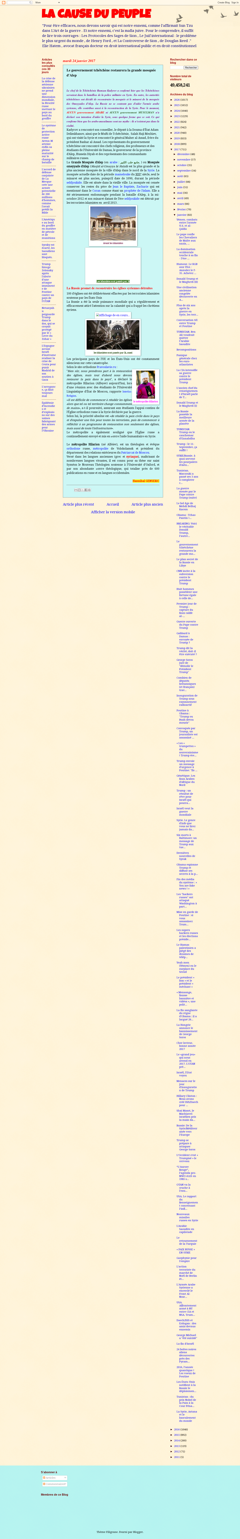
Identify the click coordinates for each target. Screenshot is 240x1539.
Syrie (151, 170)
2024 (177, 110)
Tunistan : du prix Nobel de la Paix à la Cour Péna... (186, 1401)
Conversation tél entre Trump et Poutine (187, 323)
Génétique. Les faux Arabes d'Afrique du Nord (186, 780)
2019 (177, 138)
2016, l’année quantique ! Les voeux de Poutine (186, 1372)
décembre (183, 154)
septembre (184, 170)
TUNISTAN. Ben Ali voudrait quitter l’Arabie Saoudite (186, 338)
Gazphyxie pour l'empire (187, 1259)
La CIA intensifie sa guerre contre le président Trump (187, 376)
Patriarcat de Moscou (135, 452)
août (180, 176)
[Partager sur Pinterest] (89, 490)
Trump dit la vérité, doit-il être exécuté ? (187, 651)
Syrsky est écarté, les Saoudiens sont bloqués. (48, 251)
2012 (177, 1451)
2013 (177, 1446)
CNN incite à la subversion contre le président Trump (186, 577)
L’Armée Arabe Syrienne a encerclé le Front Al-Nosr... (186, 1291)
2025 (177, 105)
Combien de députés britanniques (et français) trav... (186, 684)
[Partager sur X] (82, 490)
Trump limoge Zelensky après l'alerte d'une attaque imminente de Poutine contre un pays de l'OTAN (48, 282)
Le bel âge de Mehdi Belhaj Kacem (186, 506)
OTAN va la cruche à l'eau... (184, 1187)
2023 (177, 116)
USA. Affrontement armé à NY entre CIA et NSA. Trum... (186, 1308)
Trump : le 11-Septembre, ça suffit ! (187, 447)
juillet (181, 181)
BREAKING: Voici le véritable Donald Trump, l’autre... (187, 530)
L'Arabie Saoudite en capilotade (185, 1229)
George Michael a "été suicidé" (187, 1337)
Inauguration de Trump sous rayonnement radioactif (187, 700)
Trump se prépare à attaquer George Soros (186, 1145)
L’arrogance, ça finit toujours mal (49, 391)
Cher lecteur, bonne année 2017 (186, 1046)
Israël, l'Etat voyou (184, 1074)
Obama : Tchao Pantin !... (186, 516)
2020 (177, 132)
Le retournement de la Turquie (187, 1240)
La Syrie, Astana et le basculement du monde (187, 1416)
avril (180, 198)
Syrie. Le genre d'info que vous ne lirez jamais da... (186, 825)
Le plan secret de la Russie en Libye (187, 562)
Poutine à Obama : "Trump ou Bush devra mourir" (185, 716)
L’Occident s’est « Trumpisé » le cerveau (187, 1158)
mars (181, 203)
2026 (177, 99)
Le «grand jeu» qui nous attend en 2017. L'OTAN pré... (186, 1060)
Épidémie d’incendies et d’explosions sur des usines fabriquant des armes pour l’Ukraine (49, 416)
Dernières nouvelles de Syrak (186, 856)
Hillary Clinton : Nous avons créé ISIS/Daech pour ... (187, 1100)
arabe (113, 162)
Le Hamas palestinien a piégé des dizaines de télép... (186, 951)
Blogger (138, 1532)
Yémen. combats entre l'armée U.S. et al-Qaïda (187, 224)
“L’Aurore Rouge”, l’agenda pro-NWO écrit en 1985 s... (186, 1173)
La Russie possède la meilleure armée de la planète (185, 417)
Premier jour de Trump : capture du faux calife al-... (187, 610)
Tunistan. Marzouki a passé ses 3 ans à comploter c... (187, 477)
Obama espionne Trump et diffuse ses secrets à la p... (187, 869)
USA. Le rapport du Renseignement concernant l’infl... (187, 1202)
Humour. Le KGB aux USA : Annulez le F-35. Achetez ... (187, 268)
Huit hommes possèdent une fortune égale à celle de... (187, 593)
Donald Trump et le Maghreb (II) (187, 280)
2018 (177, 144)
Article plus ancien (147, 504)
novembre (184, 159)
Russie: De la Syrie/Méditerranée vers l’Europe (187, 1130)
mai (180, 192)
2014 (177, 1440)
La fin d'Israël (185, 1343)
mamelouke (122, 174)
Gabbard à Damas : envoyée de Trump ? (185, 638)
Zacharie (142, 186)
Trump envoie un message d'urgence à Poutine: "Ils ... (187, 765)
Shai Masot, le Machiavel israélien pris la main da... (186, 1115)
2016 (177, 1429)
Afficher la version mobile (113, 512)
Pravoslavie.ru (106, 367)
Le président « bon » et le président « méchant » (185, 982)
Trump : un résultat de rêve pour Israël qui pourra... (185, 797)
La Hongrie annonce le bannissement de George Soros (187, 1031)
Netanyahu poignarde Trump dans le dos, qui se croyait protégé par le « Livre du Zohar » (48, 323)
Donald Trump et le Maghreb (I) (187, 404)
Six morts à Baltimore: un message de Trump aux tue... (187, 841)
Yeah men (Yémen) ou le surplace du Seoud (186, 967)
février (182, 209)
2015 (177, 1434)
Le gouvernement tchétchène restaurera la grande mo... (187, 547)
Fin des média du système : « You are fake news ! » (187, 884)
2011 (177, 1457)
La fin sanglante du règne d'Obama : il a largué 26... (187, 1015)
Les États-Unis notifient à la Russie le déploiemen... (186, 1386)
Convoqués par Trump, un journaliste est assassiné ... (187, 733)
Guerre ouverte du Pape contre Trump (187, 624)
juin (180, 187)
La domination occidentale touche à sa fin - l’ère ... (187, 254)
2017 (177, 149)
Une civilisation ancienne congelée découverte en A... (187, 293)
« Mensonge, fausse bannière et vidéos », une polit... (186, 998)
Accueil (113, 504)
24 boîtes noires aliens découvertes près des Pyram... (186, 1355)
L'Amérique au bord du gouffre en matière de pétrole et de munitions (49, 229)
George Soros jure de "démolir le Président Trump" (185, 666)
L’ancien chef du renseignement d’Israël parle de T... (187, 392)
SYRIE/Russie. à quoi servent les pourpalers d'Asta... (187, 460)
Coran (96, 190)
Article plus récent (78, 504)
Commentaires (55, 1484)
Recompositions (186, 349)
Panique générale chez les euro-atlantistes (187, 360)
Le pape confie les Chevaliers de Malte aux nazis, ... (187, 239)
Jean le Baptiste (123, 186)
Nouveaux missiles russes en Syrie (187, 1217)
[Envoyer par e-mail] (76, 490)
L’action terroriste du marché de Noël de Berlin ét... (187, 1273)
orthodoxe (73, 448)
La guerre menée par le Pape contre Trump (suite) (187, 493)
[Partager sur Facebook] (86, 490)
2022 (177, 121)
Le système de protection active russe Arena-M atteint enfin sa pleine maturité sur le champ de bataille (49, 144)
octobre (182, 165)
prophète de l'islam (137, 190)
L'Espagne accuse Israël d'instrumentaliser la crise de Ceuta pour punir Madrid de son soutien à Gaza (49, 362)
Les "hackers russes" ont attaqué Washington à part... (187, 900)
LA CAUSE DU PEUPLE (96, 15)
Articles (50, 1477)
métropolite (100, 448)
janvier (182, 214)
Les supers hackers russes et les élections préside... (187, 934)
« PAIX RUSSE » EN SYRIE (186, 1251)
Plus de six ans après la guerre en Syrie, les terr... (187, 310)
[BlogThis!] (79, 490)
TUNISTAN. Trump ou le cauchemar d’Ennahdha (186, 434)
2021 (177, 127)
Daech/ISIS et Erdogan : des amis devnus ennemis (186, 1325)
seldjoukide (74, 182)
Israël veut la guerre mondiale (185, 811)
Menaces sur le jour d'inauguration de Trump (187, 1085)
